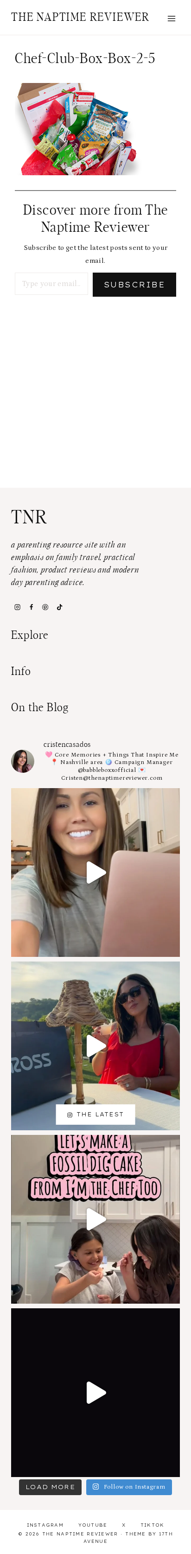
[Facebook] (31, 607)
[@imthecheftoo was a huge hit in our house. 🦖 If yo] (95, 1219)
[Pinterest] (45, 607)
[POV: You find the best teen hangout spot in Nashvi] (95, 1392)
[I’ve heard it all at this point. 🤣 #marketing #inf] (95, 872)
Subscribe (134, 284)
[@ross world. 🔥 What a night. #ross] (95, 1046)
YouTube (93, 1525)
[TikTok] (59, 607)
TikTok (152, 1525)
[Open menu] (171, 18)
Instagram (45, 1525)
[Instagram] (17, 607)
